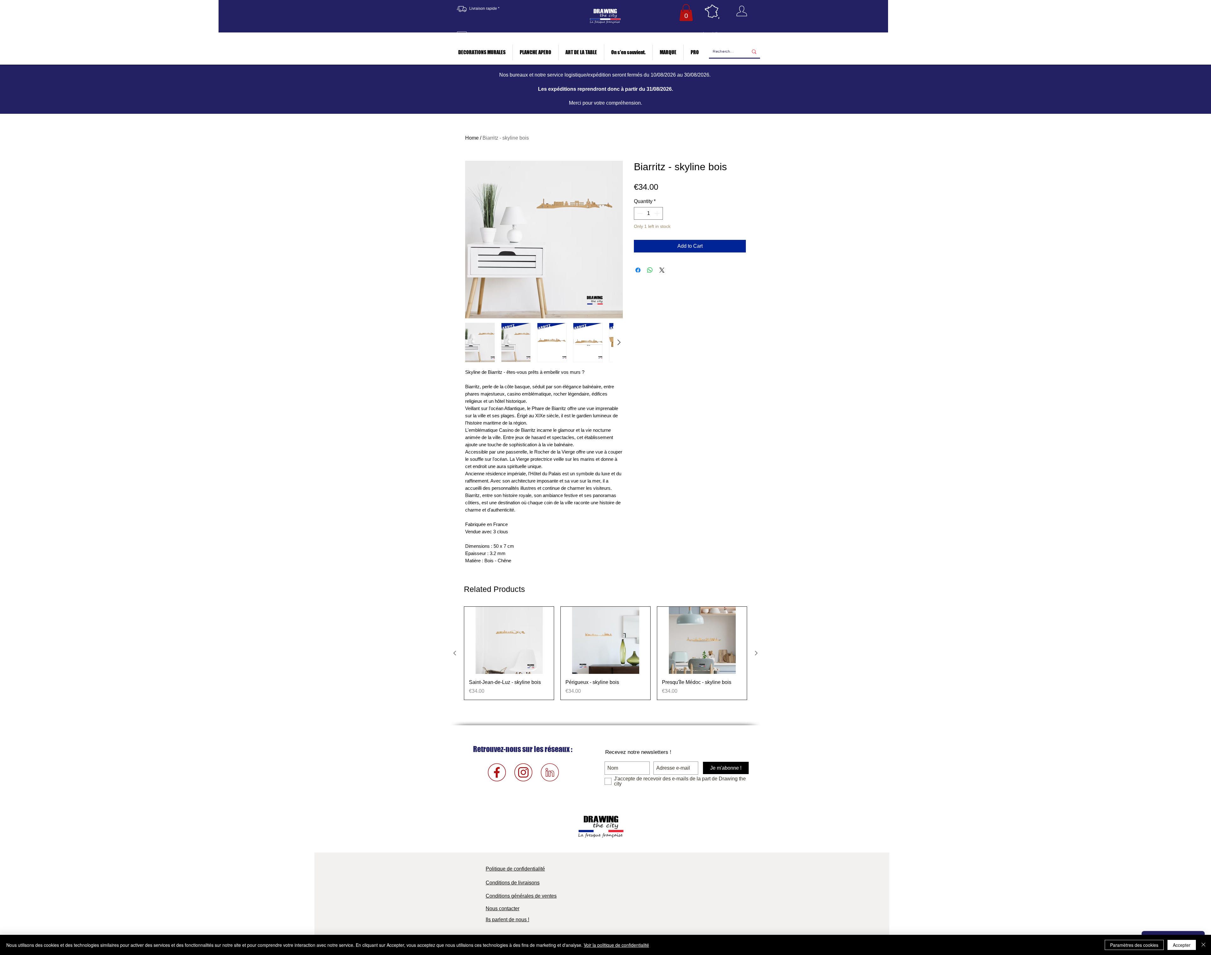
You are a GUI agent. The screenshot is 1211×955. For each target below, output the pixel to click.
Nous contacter (502, 908)
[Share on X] (662, 270)
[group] (605, 653)
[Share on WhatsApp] (650, 270)
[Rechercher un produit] (754, 52)
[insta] (523, 772)
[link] (686, 12)
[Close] (1203, 945)
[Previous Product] (455, 653)
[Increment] (657, 213)
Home (472, 138)
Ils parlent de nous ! (507, 919)
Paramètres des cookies (1134, 945)
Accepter (1182, 945)
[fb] (497, 772)
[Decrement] (639, 213)
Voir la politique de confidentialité (616, 945)
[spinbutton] (648, 213)
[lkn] (550, 772)
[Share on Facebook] (638, 270)
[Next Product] (756, 653)
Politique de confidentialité (515, 868)
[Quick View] (509, 640)
